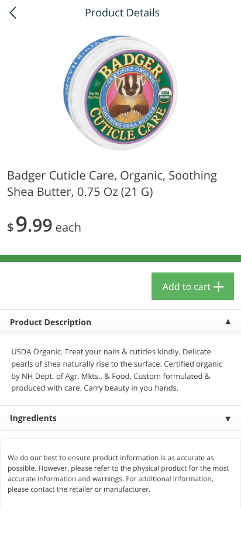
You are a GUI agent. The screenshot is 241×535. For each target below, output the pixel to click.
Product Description (50, 322)
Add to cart (187, 286)
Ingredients (33, 418)
